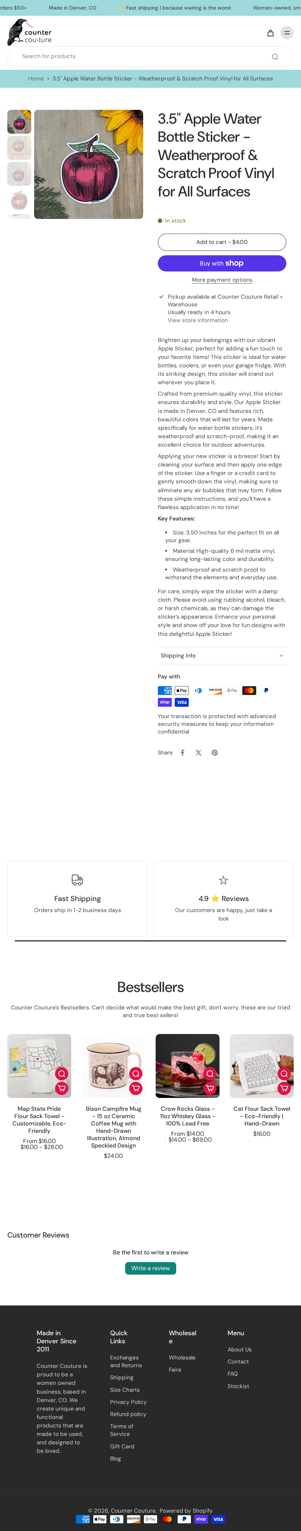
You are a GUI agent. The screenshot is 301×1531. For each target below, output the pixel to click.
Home (36, 78)
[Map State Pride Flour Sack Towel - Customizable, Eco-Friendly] (39, 1066)
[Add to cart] (61, 1088)
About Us (240, 1349)
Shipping (122, 1377)
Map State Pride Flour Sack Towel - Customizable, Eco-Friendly (39, 1120)
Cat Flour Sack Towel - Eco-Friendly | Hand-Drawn (261, 1116)
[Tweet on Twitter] (199, 753)
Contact (238, 1361)
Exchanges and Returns (126, 1361)
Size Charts (125, 1390)
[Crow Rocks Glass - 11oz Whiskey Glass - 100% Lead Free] (188, 1066)
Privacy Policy (128, 1402)
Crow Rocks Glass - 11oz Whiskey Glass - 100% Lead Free (187, 1116)
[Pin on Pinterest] (215, 753)
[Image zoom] (88, 164)
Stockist (238, 1386)
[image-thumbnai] (19, 122)
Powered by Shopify (186, 1510)
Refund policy (128, 1414)
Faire (175, 1369)
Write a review (150, 1268)
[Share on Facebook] (182, 753)
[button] (222, 242)
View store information (198, 320)
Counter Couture (133, 1510)
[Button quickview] (61, 1073)
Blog (115, 1458)
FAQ (233, 1373)
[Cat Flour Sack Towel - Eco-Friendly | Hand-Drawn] (262, 1066)
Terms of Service (121, 1430)
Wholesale (182, 1357)
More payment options (222, 280)
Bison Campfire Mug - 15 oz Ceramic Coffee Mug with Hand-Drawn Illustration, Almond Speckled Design (113, 1127)
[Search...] (275, 56)
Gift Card (122, 1446)
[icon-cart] (270, 32)
